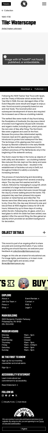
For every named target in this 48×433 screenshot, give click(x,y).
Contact (28, 302)
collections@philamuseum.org (26, 251)
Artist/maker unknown (12, 29)
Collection (8, 10)
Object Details (13, 232)
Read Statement (9, 385)
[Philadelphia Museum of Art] (24, 4)
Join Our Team (8, 302)
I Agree (24, 428)
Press (4, 305)
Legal (27, 308)
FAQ (27, 305)
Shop (4, 308)
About (4, 299)
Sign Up (5, 367)
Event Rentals (31, 299)
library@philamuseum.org (13, 263)
